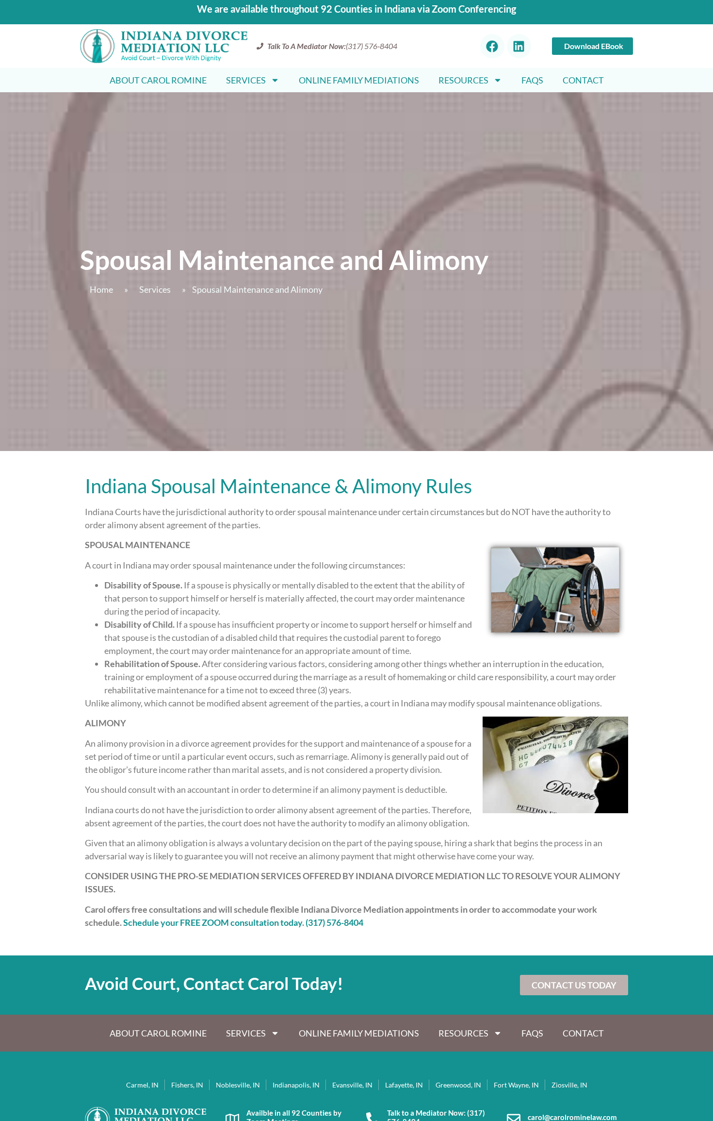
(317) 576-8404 (334, 922)
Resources (463, 80)
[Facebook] (492, 46)
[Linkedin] (519, 46)
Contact (583, 80)
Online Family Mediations (359, 80)
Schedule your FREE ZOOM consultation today (212, 922)
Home (101, 289)
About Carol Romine (158, 80)
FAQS (532, 80)
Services (246, 80)
